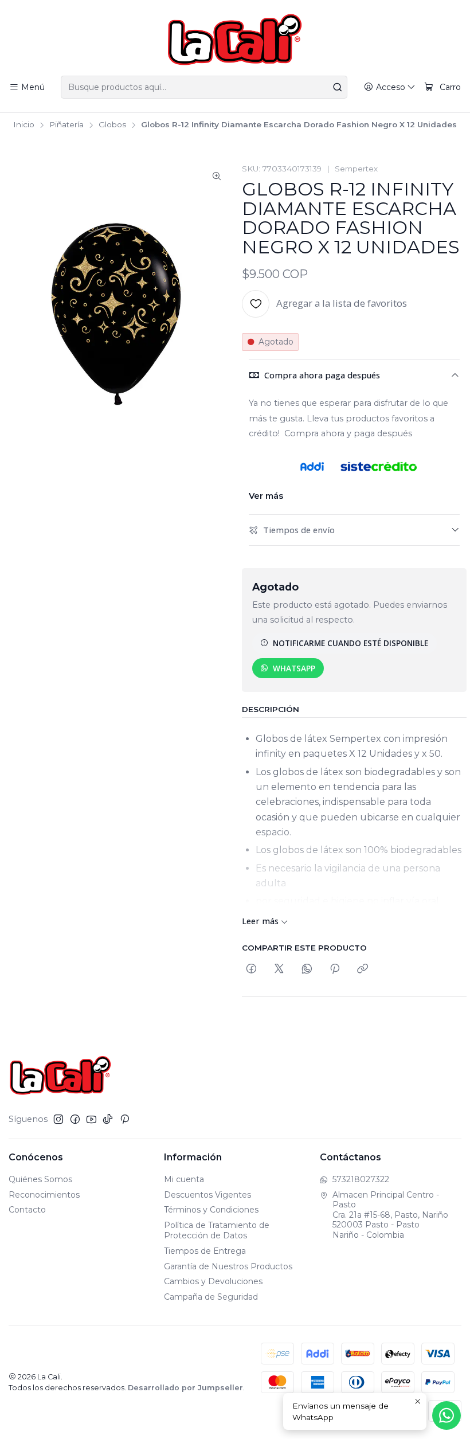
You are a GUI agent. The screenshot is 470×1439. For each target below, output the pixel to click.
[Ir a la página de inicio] (234, 39)
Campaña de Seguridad (211, 1297)
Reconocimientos (44, 1195)
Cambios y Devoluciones (213, 1281)
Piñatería (66, 125)
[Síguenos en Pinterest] (125, 1119)
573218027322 (360, 1179)
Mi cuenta (184, 1179)
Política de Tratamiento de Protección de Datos (216, 1230)
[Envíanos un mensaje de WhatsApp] (446, 1415)
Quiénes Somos (40, 1179)
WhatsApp (294, 668)
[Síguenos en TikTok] (107, 1119)
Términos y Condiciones (211, 1210)
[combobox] (204, 87)
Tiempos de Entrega (205, 1251)
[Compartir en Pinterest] (334, 969)
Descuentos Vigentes (207, 1195)
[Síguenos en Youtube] (91, 1119)
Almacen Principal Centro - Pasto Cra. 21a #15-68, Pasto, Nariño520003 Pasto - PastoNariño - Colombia (390, 1215)
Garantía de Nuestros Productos (228, 1266)
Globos (112, 125)
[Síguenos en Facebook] (75, 1119)
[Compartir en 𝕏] (279, 969)
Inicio (23, 125)
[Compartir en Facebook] (251, 969)
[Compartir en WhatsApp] (306, 969)
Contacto (27, 1210)
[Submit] (337, 87)
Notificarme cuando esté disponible (350, 643)
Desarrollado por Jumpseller (185, 1387)
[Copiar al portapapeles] (362, 969)
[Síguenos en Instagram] (58, 1119)
